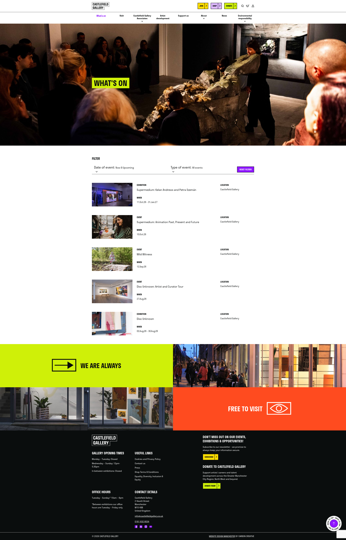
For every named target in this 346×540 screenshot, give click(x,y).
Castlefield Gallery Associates (142, 17)
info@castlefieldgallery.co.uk (149, 516)
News (224, 15)
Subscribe (209, 457)
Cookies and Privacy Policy (148, 459)
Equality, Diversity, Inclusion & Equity (149, 478)
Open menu (142, 22)
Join (201, 5)
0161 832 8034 (142, 521)
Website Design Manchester (222, 536)
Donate (229, 5)
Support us (183, 15)
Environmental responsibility (245, 17)
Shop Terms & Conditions (147, 472)
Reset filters (245, 169)
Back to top (334, 523)
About (204, 15)
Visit (122, 15)
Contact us (140, 463)
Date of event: (114, 167)
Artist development (162, 17)
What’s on (101, 15)
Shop (215, 5)
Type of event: (187, 167)
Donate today (210, 485)
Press (137, 467)
